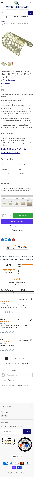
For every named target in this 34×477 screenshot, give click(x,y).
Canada (16, 456)
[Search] (30, 13)
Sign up (27, 431)
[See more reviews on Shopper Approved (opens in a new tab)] (13, 312)
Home (3, 22)
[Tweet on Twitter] (6, 239)
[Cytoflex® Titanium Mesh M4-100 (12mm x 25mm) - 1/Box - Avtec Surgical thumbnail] (4, 64)
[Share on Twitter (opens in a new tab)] (10, 312)
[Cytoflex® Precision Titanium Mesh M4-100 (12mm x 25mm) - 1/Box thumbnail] (11, 64)
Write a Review (17, 292)
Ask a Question (5, 83)
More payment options (17, 226)
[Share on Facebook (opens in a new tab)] (6, 312)
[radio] (26, 264)
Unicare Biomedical (9, 80)
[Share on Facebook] (2, 239)
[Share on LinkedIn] (9, 239)
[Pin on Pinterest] (13, 239)
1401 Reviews (10, 273)
